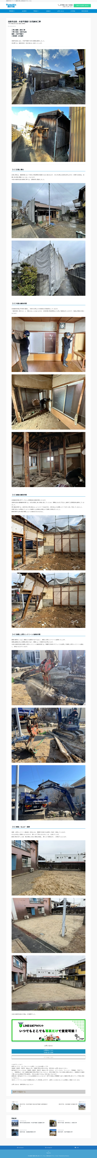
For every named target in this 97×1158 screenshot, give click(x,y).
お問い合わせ (60, 11)
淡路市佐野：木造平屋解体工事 (65, 1131)
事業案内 (11, 11)
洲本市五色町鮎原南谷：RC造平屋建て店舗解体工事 (32, 1122)
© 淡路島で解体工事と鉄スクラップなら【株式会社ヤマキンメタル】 (43, 1155)
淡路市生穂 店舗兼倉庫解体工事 (28, 1131)
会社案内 (24, 11)
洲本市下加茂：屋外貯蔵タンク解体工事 (67, 1122)
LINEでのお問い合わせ (82, 5)
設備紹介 (48, 11)
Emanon (67, 1155)
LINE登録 (72, 11)
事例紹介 (36, 11)
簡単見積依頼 (85, 11)
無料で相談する (19, 1092)
